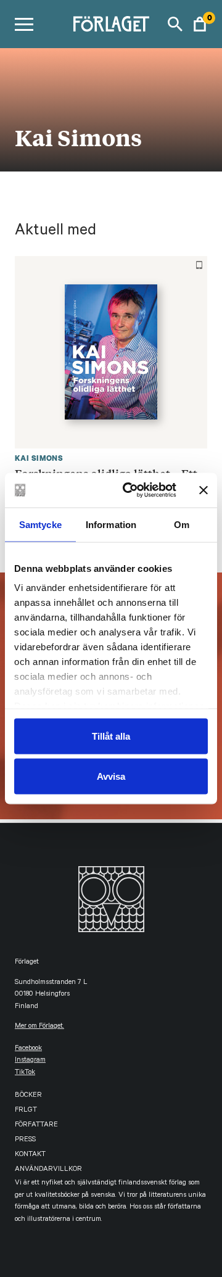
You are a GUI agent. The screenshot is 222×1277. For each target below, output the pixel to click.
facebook (28, 1049)
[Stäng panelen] (203, 490)
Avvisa (111, 776)
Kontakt (30, 1155)
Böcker (28, 1096)
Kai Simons (39, 458)
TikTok (25, 1073)
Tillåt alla (111, 735)
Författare (36, 1126)
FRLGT (26, 1111)
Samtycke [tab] (40, 524)
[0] (199, 24)
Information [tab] (111, 524)
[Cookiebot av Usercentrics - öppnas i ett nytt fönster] (130, 490)
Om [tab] (181, 524)
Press (25, 1140)
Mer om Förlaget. (39, 1027)
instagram (30, 1061)
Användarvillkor (48, 1170)
